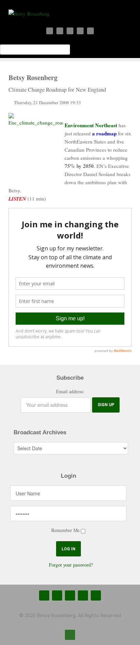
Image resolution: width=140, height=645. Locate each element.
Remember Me (65, 530)
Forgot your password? (71, 565)
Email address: (70, 391)
